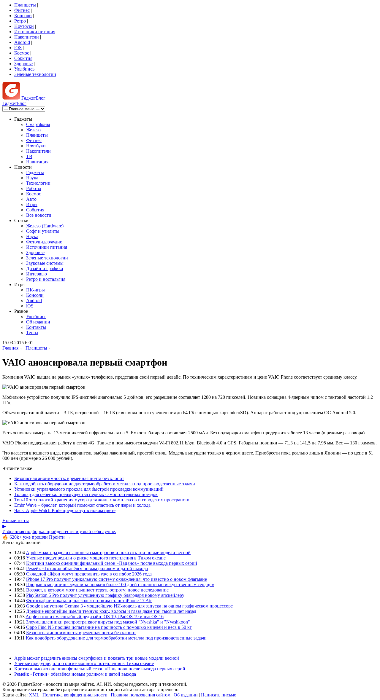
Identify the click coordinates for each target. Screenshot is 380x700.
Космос (21, 52)
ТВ (29, 156)
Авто (31, 199)
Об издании (38, 321)
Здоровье (23, 63)
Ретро (20, 20)
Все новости (38, 215)
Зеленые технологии (35, 74)
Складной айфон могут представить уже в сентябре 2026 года (89, 573)
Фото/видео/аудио (44, 241)
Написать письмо (218, 694)
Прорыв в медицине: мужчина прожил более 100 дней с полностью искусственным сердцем (120, 584)
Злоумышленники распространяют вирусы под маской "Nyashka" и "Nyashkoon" (108, 621)
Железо (33, 129)
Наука (32, 177)
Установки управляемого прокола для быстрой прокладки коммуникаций (89, 489)
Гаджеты (35, 172)
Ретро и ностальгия (45, 279)
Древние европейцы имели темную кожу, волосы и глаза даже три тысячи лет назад (111, 611)
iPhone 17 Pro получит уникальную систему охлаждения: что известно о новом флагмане (116, 579)
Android (22, 42)
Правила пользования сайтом (140, 694)
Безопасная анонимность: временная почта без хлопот (69, 478)
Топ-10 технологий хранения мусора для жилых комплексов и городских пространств (101, 499)
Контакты (36, 327)
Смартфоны (38, 124)
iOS (18, 47)
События (23, 58)
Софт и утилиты (42, 231)
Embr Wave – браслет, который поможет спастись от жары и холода (82, 505)
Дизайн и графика (44, 268)
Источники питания (34, 31)
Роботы (33, 188)
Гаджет (32, 98)
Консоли (23, 15)
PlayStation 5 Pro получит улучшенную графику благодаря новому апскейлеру (105, 595)
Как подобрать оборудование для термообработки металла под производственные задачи (104, 483)
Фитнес (22, 10)
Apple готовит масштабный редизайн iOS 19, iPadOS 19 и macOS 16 (95, 616)
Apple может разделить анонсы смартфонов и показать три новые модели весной (108, 552)
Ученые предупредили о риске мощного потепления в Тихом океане (96, 557)
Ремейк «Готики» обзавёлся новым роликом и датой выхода (87, 568)
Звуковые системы (45, 263)
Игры (31, 204)
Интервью (36, 273)
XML (34, 694)
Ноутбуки (24, 26)
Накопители (26, 36)
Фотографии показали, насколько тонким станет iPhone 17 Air (89, 600)
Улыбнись (24, 68)
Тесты (32, 332)
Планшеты (25, 4)
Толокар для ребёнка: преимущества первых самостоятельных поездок (86, 494)
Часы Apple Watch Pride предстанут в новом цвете (64, 510)
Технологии (38, 183)
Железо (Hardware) (45, 225)
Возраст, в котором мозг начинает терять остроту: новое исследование (97, 589)
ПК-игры (35, 289)
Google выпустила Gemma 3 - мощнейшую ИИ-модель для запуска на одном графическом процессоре (129, 605)
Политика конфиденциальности (74, 694)
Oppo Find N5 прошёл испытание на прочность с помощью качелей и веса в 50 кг (109, 627)
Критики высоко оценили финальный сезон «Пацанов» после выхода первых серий (111, 563)
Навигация (37, 161)
